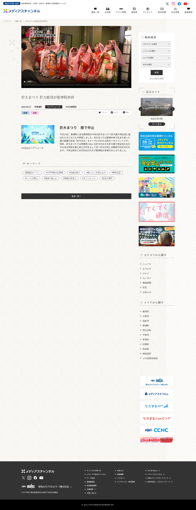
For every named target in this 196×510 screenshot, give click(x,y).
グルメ (146, 273)
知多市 (146, 321)
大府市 (146, 316)
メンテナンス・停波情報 (126, 482)
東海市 (146, 311)
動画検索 (189, 12)
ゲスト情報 (121, 12)
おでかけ (147, 269)
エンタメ (147, 278)
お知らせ (147, 292)
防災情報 (175, 12)
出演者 (108, 12)
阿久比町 (147, 330)
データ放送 (91, 478)
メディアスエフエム (155, 474)
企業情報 (90, 489)
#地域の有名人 (69, 178)
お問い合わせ (91, 493)
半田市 (146, 335)
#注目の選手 (107, 178)
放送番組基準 (91, 485)
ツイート (104, 112)
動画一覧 (18, 21)
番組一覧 (95, 12)
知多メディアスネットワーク (158, 478)
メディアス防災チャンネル (96, 474)
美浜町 (146, 349)
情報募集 (120, 474)
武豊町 (146, 344)
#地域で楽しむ (50, 178)
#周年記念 (116, 172)
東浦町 (146, 325)
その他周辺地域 (150, 358)
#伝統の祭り (74, 172)
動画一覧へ (76, 196)
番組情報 (147, 283)
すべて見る (156, 124)
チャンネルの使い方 (94, 470)
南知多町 (147, 353)
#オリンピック (88, 178)
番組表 (134, 12)
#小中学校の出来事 (54, 172)
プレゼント (148, 12)
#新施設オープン (32, 172)
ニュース (147, 264)
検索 (157, 72)
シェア (116, 112)
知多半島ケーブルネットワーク (159, 482)
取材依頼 (162, 12)
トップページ (7, 21)
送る (127, 112)
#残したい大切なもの (95, 172)
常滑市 (146, 339)
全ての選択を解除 (157, 78)
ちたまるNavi (152, 470)
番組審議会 (91, 482)
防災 (145, 287)
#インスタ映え (31, 178)
